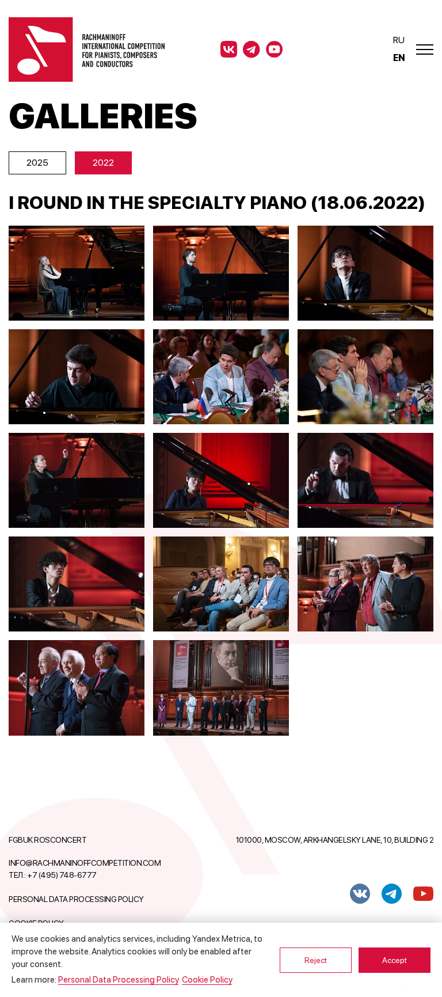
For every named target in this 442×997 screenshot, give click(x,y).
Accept (394, 960)
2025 (37, 162)
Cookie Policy (207, 980)
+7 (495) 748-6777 (62, 875)
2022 (103, 162)
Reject (315, 960)
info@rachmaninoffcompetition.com (85, 862)
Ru (398, 40)
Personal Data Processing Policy (76, 899)
